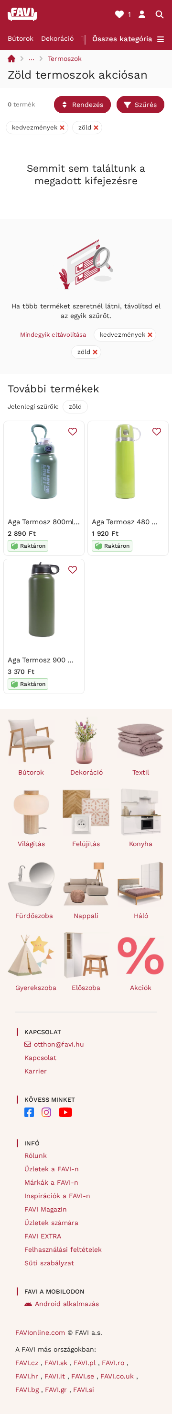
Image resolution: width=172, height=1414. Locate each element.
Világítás (31, 844)
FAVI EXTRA (42, 1236)
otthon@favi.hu (59, 1044)
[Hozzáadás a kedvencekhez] (72, 431)
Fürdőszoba (34, 915)
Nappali (86, 915)
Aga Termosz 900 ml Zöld (50, 660)
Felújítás (86, 844)
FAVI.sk (57, 1363)
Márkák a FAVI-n (51, 1182)
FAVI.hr (28, 1376)
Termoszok (65, 58)
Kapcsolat (40, 1057)
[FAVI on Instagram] (46, 1112)
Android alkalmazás (67, 1304)
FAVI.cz (28, 1363)
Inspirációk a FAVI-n (57, 1196)
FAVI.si (83, 1389)
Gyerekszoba (35, 987)
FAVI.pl (86, 1363)
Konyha (140, 844)
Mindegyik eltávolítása (53, 334)
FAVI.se (84, 1376)
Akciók (140, 987)
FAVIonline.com (40, 1332)
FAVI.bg (28, 1389)
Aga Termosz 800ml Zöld (49, 522)
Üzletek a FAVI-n (51, 1169)
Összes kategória (122, 39)
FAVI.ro (114, 1363)
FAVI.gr (57, 1389)
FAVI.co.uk (118, 1376)
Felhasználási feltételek (63, 1249)
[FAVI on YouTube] (65, 1112)
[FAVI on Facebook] (29, 1112)
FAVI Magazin (45, 1209)
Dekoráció (57, 38)
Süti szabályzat (49, 1263)
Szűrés (146, 104)
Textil (140, 772)
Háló (141, 915)
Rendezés (87, 104)
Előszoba (86, 987)
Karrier (35, 1071)
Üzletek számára (51, 1222)
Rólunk (35, 1155)
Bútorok (20, 38)
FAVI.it (55, 1376)
